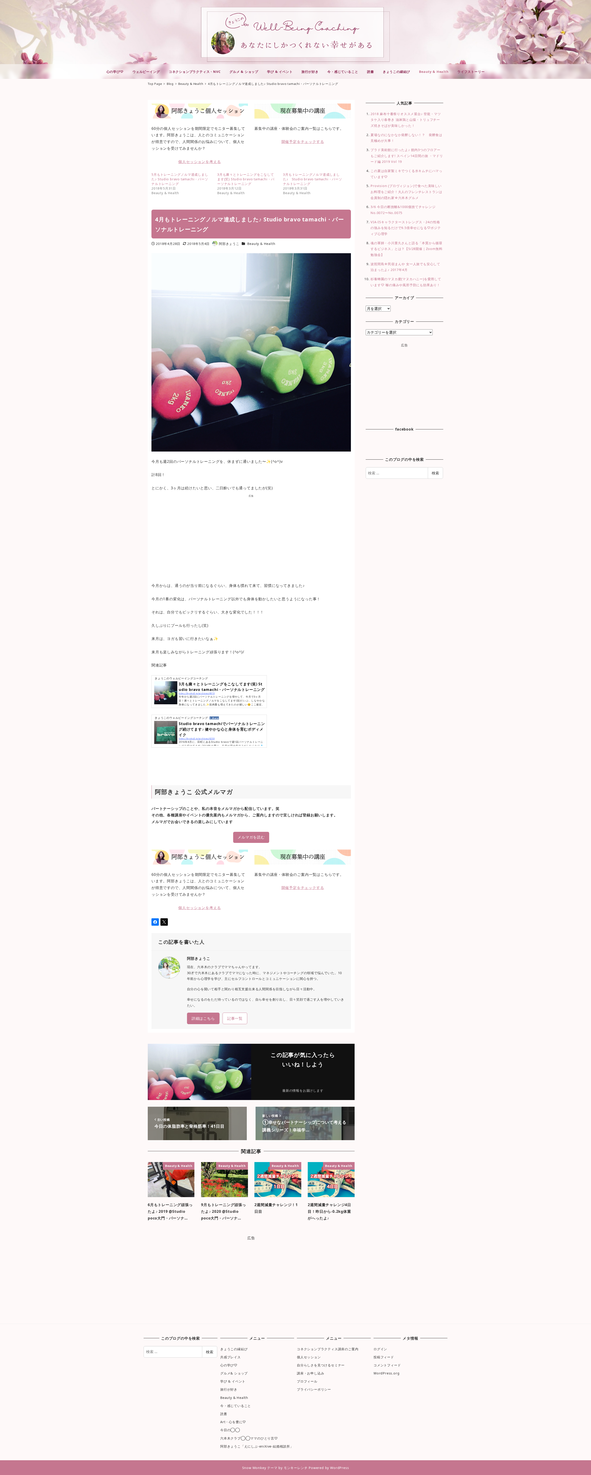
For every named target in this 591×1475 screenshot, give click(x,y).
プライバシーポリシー (314, 1389)
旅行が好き (228, 1389)
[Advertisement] (251, 536)
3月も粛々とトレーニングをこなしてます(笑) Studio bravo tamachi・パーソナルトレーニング (245, 179)
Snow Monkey (254, 1468)
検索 (435, 473)
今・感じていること (235, 1406)
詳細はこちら (203, 1018)
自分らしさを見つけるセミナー (321, 1365)
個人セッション (309, 1357)
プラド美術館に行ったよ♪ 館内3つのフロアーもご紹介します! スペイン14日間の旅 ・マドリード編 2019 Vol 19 (407, 156)
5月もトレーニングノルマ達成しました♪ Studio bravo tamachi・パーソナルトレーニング (179, 179)
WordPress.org (386, 1373)
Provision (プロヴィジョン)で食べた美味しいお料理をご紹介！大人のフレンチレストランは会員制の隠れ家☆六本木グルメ (406, 192)
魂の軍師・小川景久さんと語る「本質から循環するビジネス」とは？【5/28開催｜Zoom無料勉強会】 (406, 249)
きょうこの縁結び (233, 1349)
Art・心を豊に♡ (233, 1422)
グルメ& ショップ (234, 1373)
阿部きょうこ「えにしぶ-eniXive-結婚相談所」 (256, 1446)
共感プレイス (230, 1357)
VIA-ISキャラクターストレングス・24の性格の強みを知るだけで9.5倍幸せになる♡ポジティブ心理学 (406, 228)
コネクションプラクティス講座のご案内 (327, 1349)
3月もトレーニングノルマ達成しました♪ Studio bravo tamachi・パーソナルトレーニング (312, 179)
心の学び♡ (229, 1365)
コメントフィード (387, 1365)
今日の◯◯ (230, 1430)
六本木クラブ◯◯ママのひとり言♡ (249, 1438)
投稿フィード (384, 1357)
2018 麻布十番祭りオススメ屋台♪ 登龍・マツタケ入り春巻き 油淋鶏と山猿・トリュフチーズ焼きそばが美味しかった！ (406, 120)
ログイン (380, 1349)
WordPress (339, 1468)
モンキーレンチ (296, 1468)
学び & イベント (232, 1381)
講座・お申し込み (310, 1373)
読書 (223, 1414)
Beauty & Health (261, 243)
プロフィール (307, 1381)
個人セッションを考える (199, 161)
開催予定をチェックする (302, 141)
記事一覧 (235, 1018)
